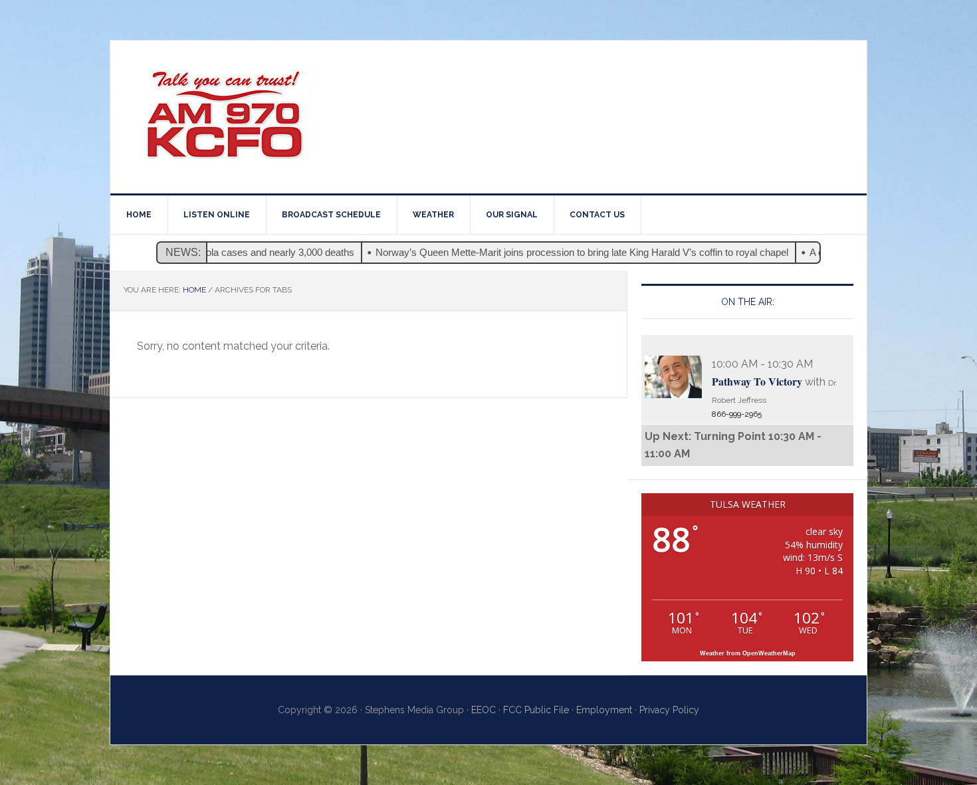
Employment (604, 710)
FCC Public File (536, 710)
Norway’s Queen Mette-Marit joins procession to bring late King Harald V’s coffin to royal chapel (564, 252)
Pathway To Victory (757, 381)
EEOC (483, 710)
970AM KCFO (223, 117)
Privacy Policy (669, 710)
